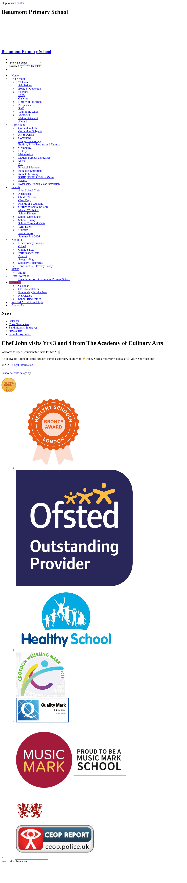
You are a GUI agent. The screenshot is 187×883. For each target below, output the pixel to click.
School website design (14, 373)
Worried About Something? (27, 302)
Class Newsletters (19, 324)
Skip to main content (13, 3)
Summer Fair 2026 (29, 236)
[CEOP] (55, 851)
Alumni (22, 121)
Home (15, 75)
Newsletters (15, 330)
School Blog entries (29, 298)
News (15, 282)
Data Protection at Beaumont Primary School (44, 279)
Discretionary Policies (30, 243)
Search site (7, 861)
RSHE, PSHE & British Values (36, 177)
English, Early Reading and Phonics (39, 144)
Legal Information (22, 364)
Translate (36, 66)
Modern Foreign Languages (34, 157)
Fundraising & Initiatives (23, 327)
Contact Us (18, 305)
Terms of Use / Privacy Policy (35, 266)
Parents (16, 187)
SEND (15, 269)
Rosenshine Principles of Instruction (39, 183)
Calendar (14, 321)
